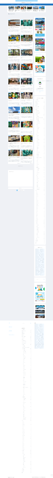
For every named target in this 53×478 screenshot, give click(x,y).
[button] (44, 279)
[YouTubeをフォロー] (40, 90)
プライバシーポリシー (11, 334)
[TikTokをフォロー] (41, 90)
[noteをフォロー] (42, 90)
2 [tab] (26, 12)
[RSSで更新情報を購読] (40, 91)
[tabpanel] (11, 9)
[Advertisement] (20, 17)
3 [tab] (27, 12)
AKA (40, 86)
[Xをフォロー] (37, 90)
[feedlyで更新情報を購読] (39, 91)
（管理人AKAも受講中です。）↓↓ (39, 54)
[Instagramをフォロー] (39, 90)
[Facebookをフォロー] (38, 90)
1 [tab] (25, 12)
